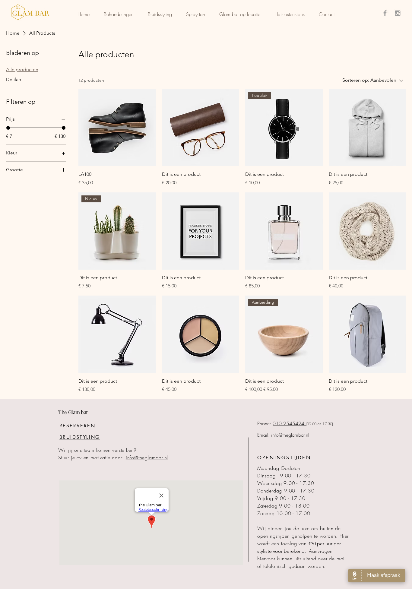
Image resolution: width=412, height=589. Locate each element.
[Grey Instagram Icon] (397, 13)
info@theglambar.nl (147, 457)
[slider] (8, 127)
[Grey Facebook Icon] (385, 13)
